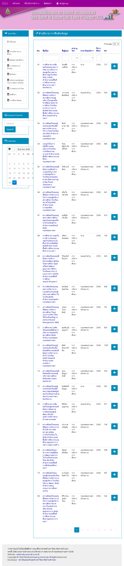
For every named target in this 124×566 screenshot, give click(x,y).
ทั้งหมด (13, 42)
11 (19, 168)
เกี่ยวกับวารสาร (31, 3)
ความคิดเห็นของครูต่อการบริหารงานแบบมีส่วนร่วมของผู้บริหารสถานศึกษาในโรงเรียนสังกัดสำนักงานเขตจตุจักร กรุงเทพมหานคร (51, 294)
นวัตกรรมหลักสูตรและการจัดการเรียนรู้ (15, 81)
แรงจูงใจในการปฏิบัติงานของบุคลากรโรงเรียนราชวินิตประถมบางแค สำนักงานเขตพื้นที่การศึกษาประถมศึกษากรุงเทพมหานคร (51, 152)
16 (10, 173)
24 (14, 177)
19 (24, 173)
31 (14, 182)
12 (24, 168)
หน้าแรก (16, 3)
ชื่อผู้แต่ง (65, 51)
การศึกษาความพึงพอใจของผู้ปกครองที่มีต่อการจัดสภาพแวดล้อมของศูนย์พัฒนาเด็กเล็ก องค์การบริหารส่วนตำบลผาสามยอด (51, 412)
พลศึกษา (12, 94)
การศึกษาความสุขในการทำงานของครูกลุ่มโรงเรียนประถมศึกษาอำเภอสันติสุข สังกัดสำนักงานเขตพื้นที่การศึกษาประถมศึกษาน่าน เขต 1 (51, 243)
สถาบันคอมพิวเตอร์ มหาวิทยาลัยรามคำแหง (37, 559)
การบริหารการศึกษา (14, 52)
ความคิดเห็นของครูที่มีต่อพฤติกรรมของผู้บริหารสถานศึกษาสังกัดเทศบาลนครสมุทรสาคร (51, 376)
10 (14, 168)
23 (10, 177)
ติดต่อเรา (47, 3)
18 (19, 173)
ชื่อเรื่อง (45, 51)
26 (24, 177)
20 (28, 173)
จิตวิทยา (12, 74)
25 (19, 177)
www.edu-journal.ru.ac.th (27, 554)
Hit (105, 51)
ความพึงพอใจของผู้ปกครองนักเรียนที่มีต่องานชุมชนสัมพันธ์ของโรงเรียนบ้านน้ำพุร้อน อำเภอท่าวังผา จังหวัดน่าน (51, 392)
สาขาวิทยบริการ (87, 51)
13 (28, 168)
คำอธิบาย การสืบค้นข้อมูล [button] (53, 33)
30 (10, 182)
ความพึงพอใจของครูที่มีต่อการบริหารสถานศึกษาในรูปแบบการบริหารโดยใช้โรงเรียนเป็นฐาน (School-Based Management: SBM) (51, 315)
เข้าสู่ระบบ (63, 3)
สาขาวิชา (74, 49)
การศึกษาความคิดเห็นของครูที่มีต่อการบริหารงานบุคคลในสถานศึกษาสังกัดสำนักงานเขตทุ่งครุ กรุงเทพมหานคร (51, 334)
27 (28, 177)
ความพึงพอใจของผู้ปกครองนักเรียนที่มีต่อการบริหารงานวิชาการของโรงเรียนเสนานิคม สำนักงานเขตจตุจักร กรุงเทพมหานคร (51, 131)
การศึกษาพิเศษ (15, 100)
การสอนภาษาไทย (16, 88)
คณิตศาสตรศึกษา (16, 60)
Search (10, 129)
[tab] (77, 33)
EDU (5, 3)
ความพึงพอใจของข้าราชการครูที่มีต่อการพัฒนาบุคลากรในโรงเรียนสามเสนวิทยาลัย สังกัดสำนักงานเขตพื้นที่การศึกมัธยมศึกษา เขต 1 (50, 459)
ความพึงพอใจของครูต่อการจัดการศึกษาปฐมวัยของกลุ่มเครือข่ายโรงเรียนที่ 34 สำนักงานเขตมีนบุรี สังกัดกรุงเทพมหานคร (51, 223)
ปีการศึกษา (98, 49)
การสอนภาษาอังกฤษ (14, 67)
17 (14, 173)
